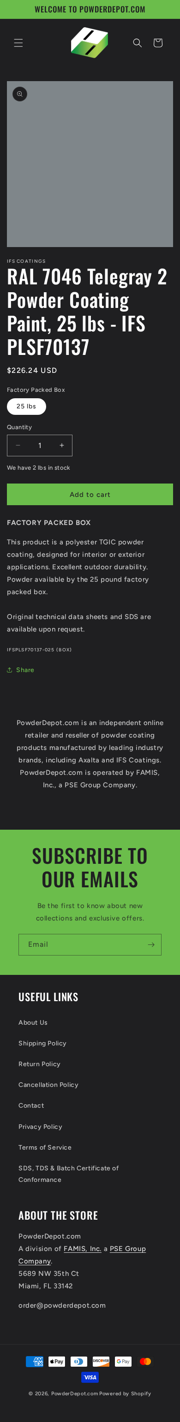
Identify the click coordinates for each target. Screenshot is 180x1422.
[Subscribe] (151, 945)
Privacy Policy (40, 1127)
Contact (31, 1105)
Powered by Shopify (125, 1394)
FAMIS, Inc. (83, 1249)
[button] (18, 43)
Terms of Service (45, 1147)
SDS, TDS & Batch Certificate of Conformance (68, 1174)
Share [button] (25, 670)
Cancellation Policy (48, 1085)
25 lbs (26, 406)
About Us (33, 1023)
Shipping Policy (42, 1043)
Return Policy (39, 1064)
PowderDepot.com (74, 1394)
